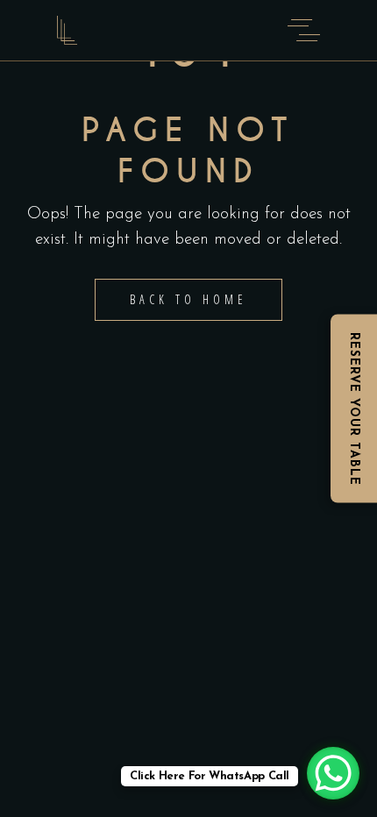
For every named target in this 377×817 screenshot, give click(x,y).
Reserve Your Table (353, 409)
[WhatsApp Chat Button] (333, 773)
